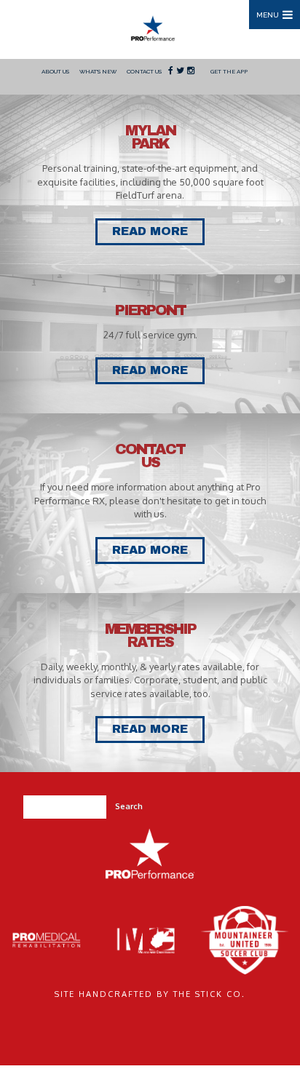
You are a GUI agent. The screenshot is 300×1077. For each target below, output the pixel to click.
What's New (98, 71)
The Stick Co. (209, 994)
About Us (55, 71)
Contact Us (144, 71)
